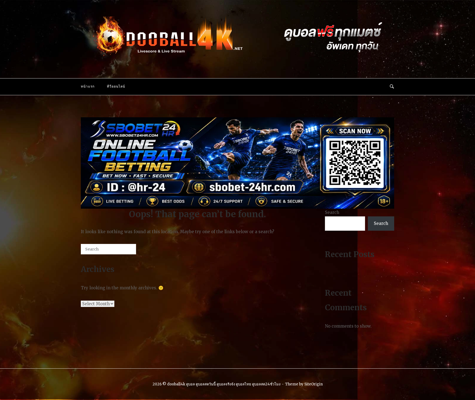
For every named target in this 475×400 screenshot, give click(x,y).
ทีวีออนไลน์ (116, 86)
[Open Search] (392, 86)
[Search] (123, 251)
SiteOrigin (313, 384)
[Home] (237, 57)
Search (332, 212)
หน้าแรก (88, 86)
